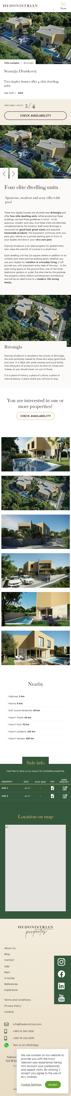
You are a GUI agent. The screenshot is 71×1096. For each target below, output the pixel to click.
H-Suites (9, 978)
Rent (7, 972)
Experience (11, 990)
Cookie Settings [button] (31, 1084)
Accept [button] (52, 1084)
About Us (10, 948)
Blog (7, 954)
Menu (63, 8)
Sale (6, 966)
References (11, 984)
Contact (9, 960)
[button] (4, 173)
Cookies (9, 1011)
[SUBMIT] (65, 788)
